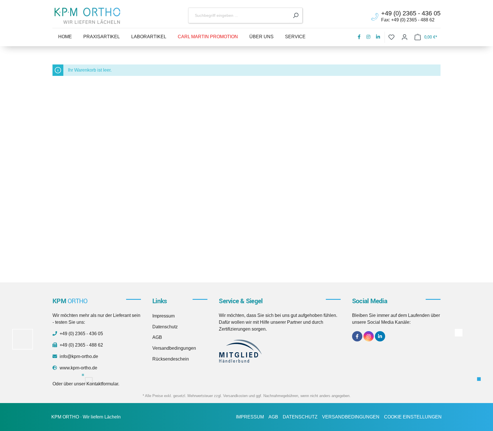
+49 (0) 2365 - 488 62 (80, 345)
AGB (157, 337)
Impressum (163, 315)
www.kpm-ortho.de (77, 367)
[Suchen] (295, 15)
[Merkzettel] (391, 37)
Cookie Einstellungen (413, 416)
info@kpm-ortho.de (78, 356)
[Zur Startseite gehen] (87, 16)
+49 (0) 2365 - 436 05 (80, 333)
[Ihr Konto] (404, 37)
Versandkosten (235, 396)
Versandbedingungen (174, 348)
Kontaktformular (102, 383)
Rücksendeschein (170, 359)
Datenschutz (165, 326)
